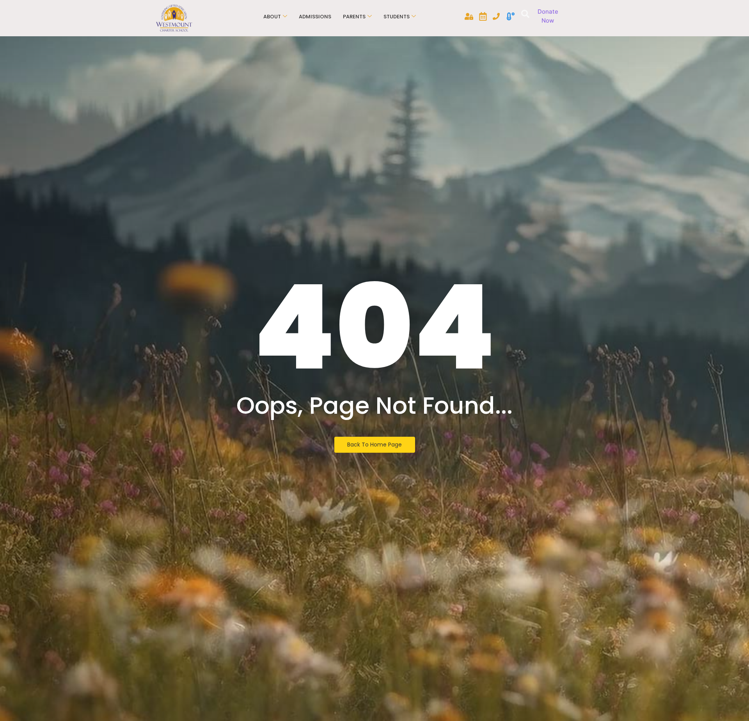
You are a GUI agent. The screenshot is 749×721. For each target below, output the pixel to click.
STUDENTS (396, 16)
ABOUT (272, 16)
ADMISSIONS (315, 16)
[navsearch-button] (524, 14)
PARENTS (354, 16)
